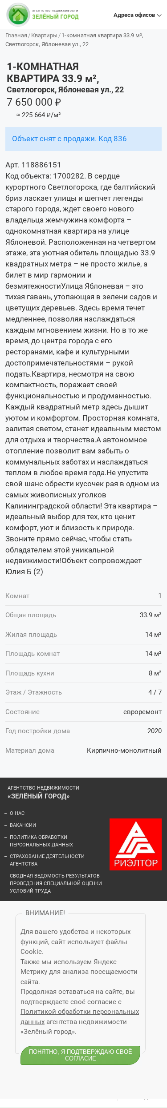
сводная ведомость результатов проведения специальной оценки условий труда (56, 883)
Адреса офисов (134, 15)
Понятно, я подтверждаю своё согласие (80, 1055)
